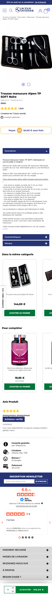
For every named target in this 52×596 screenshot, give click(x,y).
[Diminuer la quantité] (13, 591)
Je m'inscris (41, 481)
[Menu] (4, 10)
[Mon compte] (40, 11)
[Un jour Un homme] (25, 10)
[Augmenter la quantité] (13, 588)
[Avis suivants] (50, 522)
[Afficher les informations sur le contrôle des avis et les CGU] (42, 503)
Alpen (3, 103)
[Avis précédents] (2, 522)
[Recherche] (11, 10)
